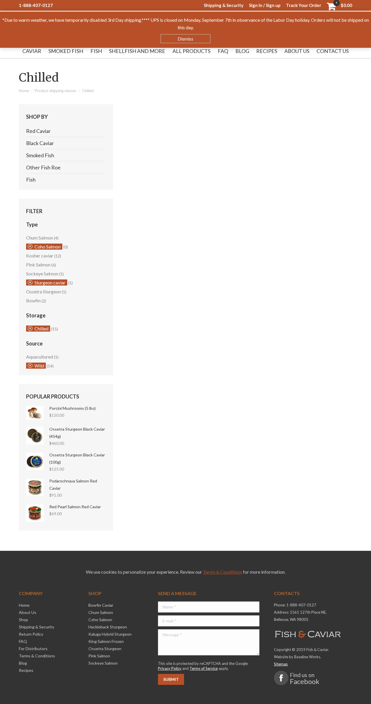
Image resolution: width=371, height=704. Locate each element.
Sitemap (281, 664)
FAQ (23, 641)
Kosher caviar (39, 255)
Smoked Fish (40, 155)
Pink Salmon (38, 264)
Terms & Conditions (222, 572)
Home (24, 90)
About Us (27, 612)
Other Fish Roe (43, 167)
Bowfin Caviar (100, 605)
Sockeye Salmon (42, 273)
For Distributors (33, 648)
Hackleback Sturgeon (107, 626)
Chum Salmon (39, 237)
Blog (23, 663)
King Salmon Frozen (106, 641)
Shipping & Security (36, 626)
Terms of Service (204, 668)
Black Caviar (40, 143)
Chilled (41, 328)
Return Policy (31, 634)
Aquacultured (39, 356)
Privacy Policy (169, 668)
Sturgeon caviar (50, 282)
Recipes (26, 670)
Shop (23, 619)
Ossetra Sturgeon (43, 291)
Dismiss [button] (185, 38)
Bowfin (33, 300)
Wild (39, 365)
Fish (31, 179)
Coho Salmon (47, 246)
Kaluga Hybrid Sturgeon (110, 634)
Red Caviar (38, 131)
